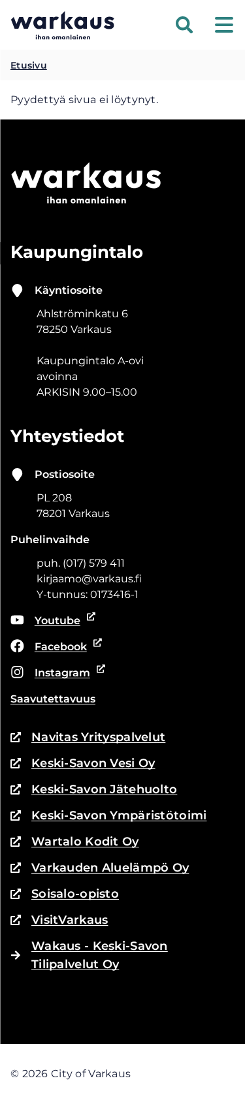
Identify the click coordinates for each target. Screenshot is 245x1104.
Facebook (54, 647)
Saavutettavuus (52, 699)
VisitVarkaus (59, 921)
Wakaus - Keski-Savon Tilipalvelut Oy (99, 955)
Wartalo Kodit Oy (74, 842)
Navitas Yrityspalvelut (87, 738)
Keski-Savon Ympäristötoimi (108, 816)
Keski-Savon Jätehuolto (93, 790)
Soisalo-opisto (64, 895)
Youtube (53, 621)
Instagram (54, 674)
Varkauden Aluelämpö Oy (99, 868)
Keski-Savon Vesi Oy (82, 764)
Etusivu (28, 65)
